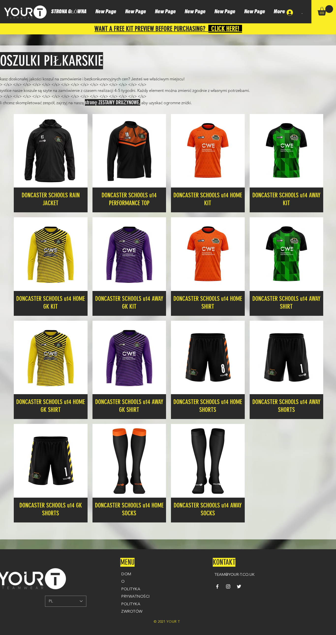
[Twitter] (239, 586)
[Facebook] (217, 586)
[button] (325, 10)
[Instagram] (228, 586)
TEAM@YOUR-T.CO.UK (234, 574)
